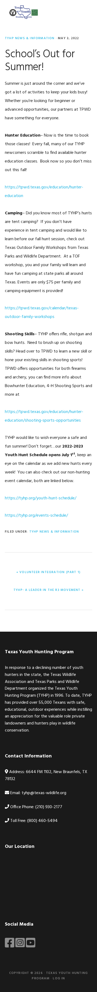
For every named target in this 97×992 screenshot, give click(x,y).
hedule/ (69, 498)
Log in (59, 978)
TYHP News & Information (30, 38)
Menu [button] (85, 12)
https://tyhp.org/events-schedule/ (36, 515)
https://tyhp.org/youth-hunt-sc (34, 498)
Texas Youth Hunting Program (24, 12)
